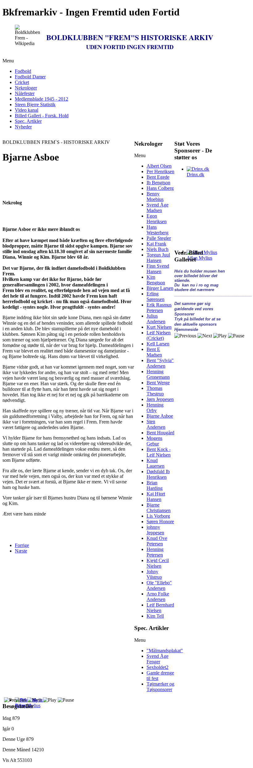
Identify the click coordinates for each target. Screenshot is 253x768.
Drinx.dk (195, 174)
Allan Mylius (199, 258)
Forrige (22, 545)
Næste (21, 550)
